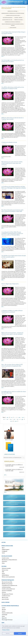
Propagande (4, 551)
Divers (3, 563)
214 (14, 419)
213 (10, 419)
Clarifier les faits (5, 558)
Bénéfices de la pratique (12, 11)
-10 (11, 417)
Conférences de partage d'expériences (12, 21)
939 (22, 419)
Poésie (3, 616)
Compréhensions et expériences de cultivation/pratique (12, 13)
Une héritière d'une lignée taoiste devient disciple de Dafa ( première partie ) (14, 256)
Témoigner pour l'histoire (7, 594)
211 (4, 419)
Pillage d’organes (5, 549)
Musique (4, 609)
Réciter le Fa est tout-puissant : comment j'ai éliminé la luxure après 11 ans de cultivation (12, 333)
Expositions (4, 561)
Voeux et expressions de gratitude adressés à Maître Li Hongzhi (13, 25)
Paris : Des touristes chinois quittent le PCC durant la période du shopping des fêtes (12, 365)
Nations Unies (5, 570)
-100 (7, 417)
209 (19, 417)
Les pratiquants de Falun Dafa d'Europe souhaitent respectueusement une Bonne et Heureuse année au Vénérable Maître (12, 233)
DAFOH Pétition (5, 575)
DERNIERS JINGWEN (9, 461)
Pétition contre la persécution (8, 576)
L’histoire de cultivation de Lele (9, 142)
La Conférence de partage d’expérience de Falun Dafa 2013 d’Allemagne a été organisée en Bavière (14, 187)
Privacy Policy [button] (6, 629)
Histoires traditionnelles (7, 612)
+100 (16, 421)
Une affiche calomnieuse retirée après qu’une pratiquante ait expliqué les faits (13, 87)
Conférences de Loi (6, 595)
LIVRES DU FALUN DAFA (9, 454)
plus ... (3, 56)
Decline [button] (8, 633)
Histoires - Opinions (18, 17)
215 (17, 419)
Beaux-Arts (4, 618)
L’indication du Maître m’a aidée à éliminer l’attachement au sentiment (12, 311)
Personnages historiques (7, 619)
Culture (3, 607)
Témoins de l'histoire (18, 19)
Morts (3, 547)
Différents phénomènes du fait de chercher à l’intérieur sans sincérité (12, 118)
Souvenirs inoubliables (7, 17)
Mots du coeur (5, 597)
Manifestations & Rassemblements (9, 559)
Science (3, 611)
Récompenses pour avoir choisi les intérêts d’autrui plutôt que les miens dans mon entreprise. (12, 163)
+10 (11, 421)
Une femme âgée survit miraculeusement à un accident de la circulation (13, 60)
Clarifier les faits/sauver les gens (13, 15)
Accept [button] (20, 633)
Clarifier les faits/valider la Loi (8, 588)
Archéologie (4, 614)
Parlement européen (6, 568)
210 (23, 417)
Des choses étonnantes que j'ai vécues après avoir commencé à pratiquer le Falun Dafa (12, 210)
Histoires (4, 592)
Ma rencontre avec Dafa (7, 19)
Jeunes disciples (13, 27)
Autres (3, 552)
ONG (3, 571)
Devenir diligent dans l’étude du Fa (10, 283)
